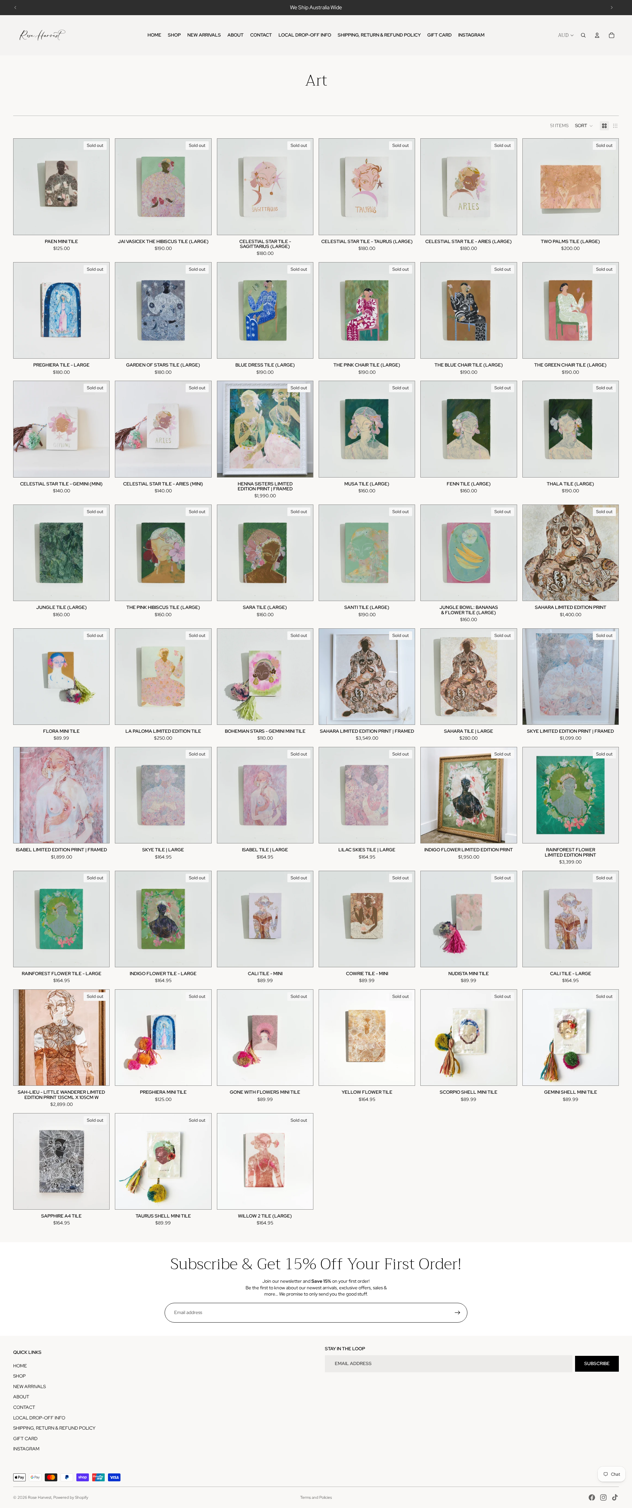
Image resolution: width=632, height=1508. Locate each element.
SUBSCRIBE (597, 1363)
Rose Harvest (39, 1497)
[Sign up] (457, 1313)
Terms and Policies (316, 1497)
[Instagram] (603, 1497)
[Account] (597, 35)
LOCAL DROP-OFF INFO (39, 1418)
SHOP (19, 1376)
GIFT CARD (25, 1438)
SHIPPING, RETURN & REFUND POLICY (54, 1428)
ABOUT (21, 1397)
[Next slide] (611, 7)
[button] (584, 126)
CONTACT (24, 1407)
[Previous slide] (15, 7)
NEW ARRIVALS (29, 1386)
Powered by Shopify (70, 1497)
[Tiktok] (615, 1497)
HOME (20, 1366)
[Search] (583, 35)
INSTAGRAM (26, 1449)
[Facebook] (592, 1497)
